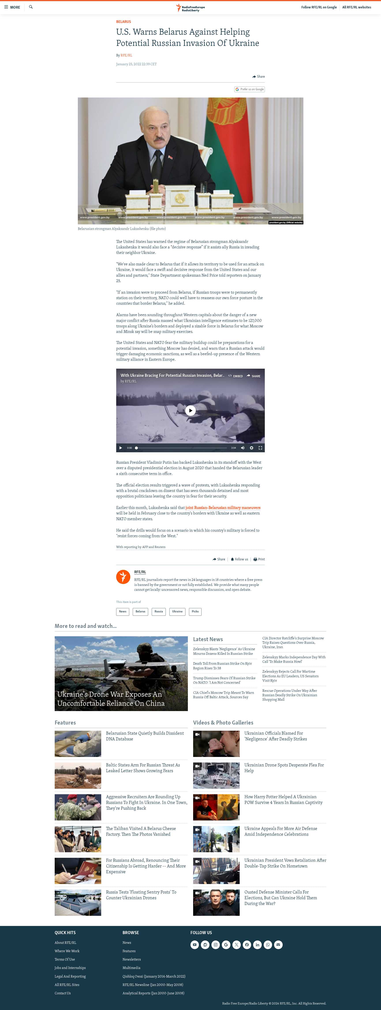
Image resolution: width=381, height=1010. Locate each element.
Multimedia (131, 968)
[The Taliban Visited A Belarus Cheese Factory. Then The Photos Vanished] (78, 839)
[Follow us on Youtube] (194, 945)
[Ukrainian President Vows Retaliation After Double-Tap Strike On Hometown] (216, 871)
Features (129, 951)
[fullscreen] (260, 447)
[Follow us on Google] (226, 945)
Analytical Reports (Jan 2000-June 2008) (154, 993)
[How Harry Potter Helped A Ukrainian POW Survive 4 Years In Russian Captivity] (216, 807)
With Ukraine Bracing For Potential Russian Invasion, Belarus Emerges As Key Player (194, 376)
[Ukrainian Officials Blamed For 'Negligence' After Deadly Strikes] (216, 744)
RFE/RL (126, 55)
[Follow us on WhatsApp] (268, 945)
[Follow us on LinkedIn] (257, 945)
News (127, 943)
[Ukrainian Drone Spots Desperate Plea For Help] (216, 775)
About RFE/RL (65, 943)
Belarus (123, 22)
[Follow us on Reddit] (205, 945)
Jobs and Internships (70, 968)
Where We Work (67, 951)
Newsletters (132, 959)
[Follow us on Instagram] (215, 945)
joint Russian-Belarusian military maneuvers (223, 508)
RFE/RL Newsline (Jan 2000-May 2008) (153, 985)
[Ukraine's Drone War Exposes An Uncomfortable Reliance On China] (121, 673)
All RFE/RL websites (356, 7)
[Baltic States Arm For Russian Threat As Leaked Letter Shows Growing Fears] (78, 775)
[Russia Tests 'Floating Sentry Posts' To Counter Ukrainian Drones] (78, 903)
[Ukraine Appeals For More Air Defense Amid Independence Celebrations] (216, 839)
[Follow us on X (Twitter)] (236, 945)
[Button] (258, 77)
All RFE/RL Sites (67, 985)
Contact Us (63, 993)
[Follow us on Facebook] (247, 945)
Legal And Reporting (70, 976)
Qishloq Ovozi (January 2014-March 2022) (154, 976)
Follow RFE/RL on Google (319, 7)
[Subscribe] (278, 945)
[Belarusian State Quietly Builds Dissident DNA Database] (78, 744)
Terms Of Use (65, 959)
